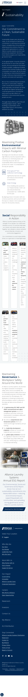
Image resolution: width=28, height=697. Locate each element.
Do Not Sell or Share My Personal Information (14, 670)
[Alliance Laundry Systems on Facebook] (3, 656)
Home (4, 26)
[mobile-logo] (7, 2)
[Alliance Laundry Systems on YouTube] (9, 656)
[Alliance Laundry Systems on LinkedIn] (12, 656)
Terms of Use (12, 668)
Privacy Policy (5, 668)
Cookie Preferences (20, 668)
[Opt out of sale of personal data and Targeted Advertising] (2, 694)
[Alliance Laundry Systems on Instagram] (6, 656)
